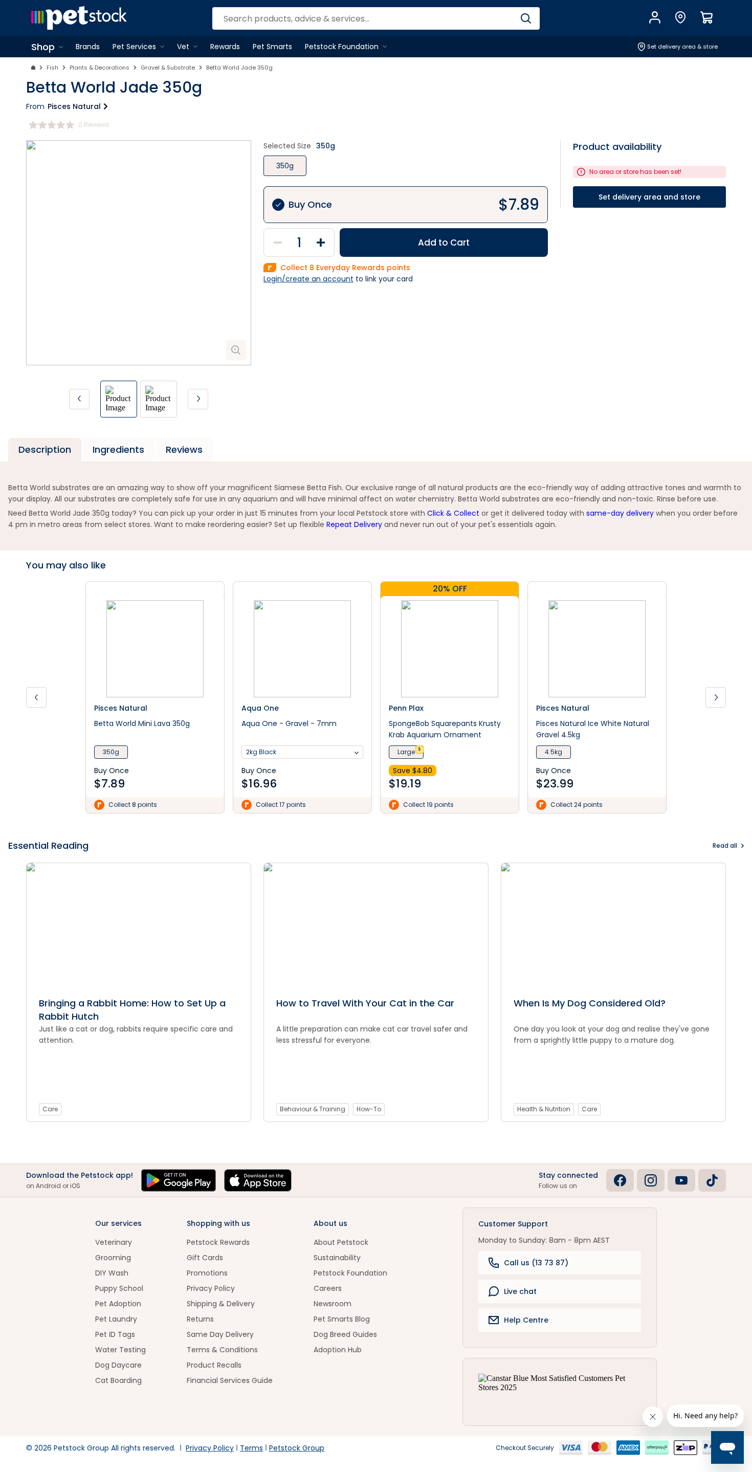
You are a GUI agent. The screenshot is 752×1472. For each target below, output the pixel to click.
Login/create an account (308, 279)
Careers (328, 1288)
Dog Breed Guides (345, 1334)
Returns (200, 1319)
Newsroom (332, 1304)
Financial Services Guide (230, 1380)
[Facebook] (620, 1180)
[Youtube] (681, 1180)
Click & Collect (453, 513)
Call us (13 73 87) (536, 1263)
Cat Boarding (118, 1380)
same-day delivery (620, 513)
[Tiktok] (712, 1180)
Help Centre (526, 1320)
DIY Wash (111, 1273)
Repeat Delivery (354, 524)
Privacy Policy (211, 1288)
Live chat (520, 1291)
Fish (52, 67)
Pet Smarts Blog (342, 1319)
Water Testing (120, 1350)
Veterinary (113, 1242)
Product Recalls (214, 1365)
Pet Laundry (116, 1319)
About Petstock (341, 1242)
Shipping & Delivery (221, 1304)
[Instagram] (651, 1180)
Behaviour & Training (312, 1109)
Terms (251, 1448)
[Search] (525, 18)
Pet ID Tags (115, 1334)
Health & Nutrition (543, 1109)
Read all (725, 845)
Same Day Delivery (220, 1334)
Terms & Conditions (222, 1350)
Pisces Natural (74, 106)
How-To (369, 1109)
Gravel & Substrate (168, 67)
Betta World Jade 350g (239, 67)
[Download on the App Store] (258, 1180)
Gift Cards (205, 1258)
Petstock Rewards (218, 1242)
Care (50, 1109)
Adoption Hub (338, 1350)
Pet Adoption (118, 1304)
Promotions (207, 1273)
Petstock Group (296, 1448)
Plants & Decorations (99, 67)
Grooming (113, 1258)
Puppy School (119, 1288)
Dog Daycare (118, 1365)
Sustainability (337, 1258)
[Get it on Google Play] (178, 1180)
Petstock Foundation (350, 1273)
